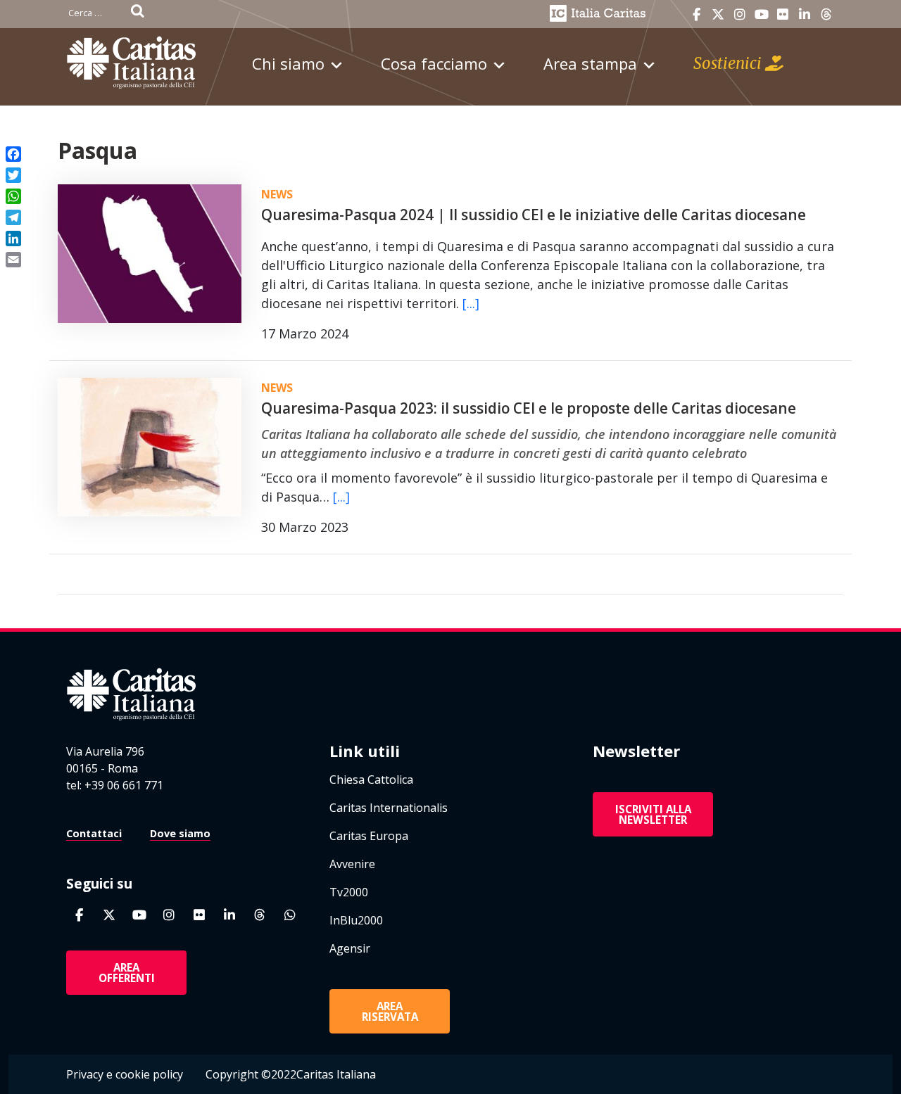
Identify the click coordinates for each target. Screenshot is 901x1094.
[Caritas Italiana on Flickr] (782, 14)
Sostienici (729, 63)
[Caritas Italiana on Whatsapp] (290, 915)
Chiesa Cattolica (371, 779)
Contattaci (94, 833)
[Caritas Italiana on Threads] (826, 14)
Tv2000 (348, 892)
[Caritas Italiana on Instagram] (739, 14)
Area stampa (590, 63)
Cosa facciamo (434, 63)
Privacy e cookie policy (124, 1074)
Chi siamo (288, 63)
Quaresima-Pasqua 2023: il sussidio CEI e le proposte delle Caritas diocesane (528, 408)
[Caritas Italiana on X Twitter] (718, 14)
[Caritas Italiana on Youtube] (761, 14)
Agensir (349, 948)
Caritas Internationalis (388, 807)
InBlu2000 (356, 920)
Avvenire (352, 864)
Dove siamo (180, 833)
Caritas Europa (368, 836)
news (277, 194)
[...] (470, 303)
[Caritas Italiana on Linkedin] (804, 14)
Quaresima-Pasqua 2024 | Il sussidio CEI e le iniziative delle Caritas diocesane (533, 214)
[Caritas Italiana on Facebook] (696, 14)
